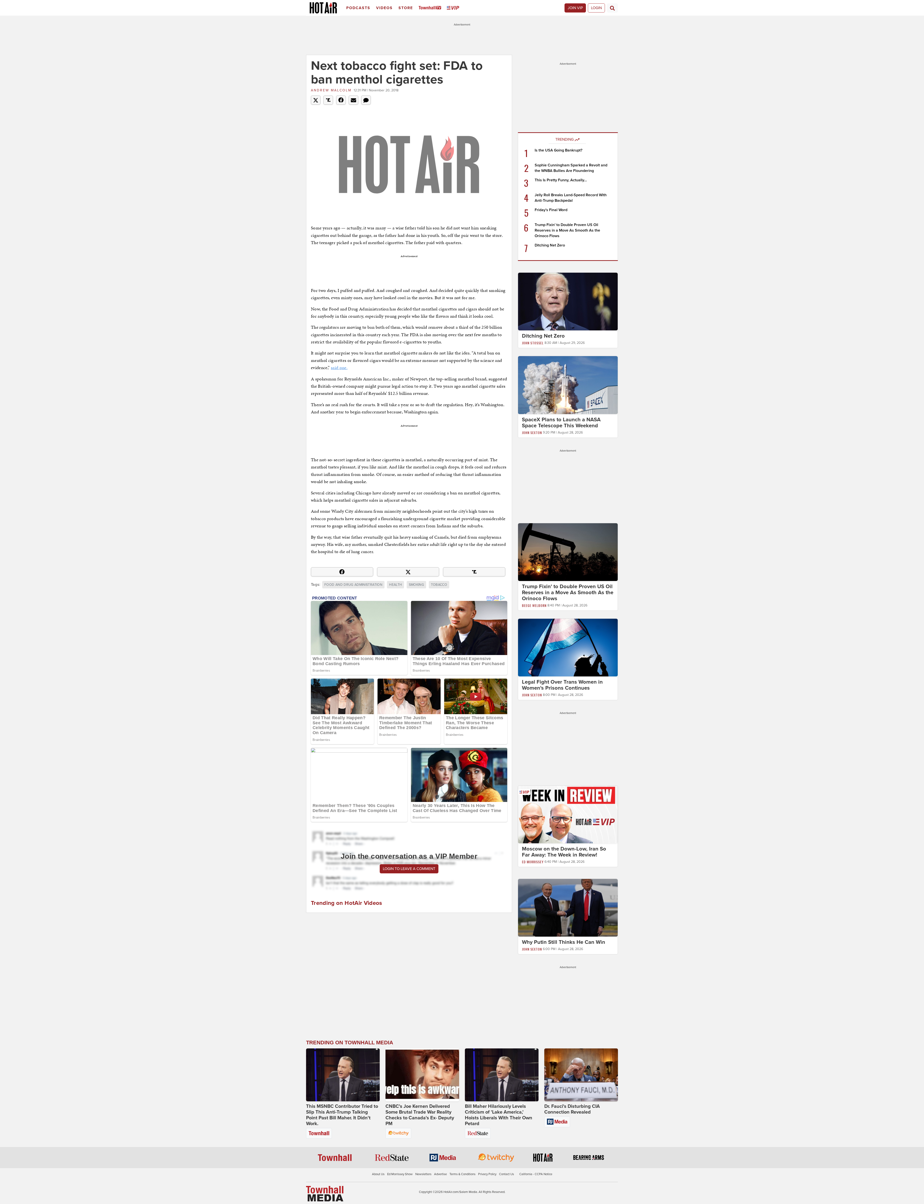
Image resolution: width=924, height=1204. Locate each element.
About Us (378, 1174)
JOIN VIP (575, 8)
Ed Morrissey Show (400, 1174)
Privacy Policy (487, 1174)
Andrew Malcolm (331, 90)
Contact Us (506, 1174)
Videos (384, 8)
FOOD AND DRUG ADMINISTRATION (353, 585)
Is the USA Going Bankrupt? (558, 150)
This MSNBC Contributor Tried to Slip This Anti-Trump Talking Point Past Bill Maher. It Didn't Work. (342, 1115)
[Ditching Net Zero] (568, 301)
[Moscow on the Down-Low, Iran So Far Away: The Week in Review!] (568, 814)
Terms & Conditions (462, 1174)
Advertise (440, 1174)
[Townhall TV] (431, 8)
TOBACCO (439, 585)
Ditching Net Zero (550, 245)
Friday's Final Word (551, 210)
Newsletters (423, 1174)
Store (405, 8)
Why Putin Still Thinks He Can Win (563, 942)
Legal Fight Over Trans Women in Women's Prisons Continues (562, 685)
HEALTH (395, 585)
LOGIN (596, 8)
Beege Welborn (534, 605)
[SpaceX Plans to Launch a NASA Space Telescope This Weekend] (568, 384)
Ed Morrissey (533, 861)
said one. (339, 367)
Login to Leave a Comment (409, 868)
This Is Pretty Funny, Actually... (561, 180)
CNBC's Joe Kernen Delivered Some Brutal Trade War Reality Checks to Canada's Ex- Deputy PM (419, 1115)
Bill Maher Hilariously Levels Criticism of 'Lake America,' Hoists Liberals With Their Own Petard (498, 1115)
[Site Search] (612, 8)
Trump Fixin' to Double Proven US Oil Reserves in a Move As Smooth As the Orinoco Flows (567, 230)
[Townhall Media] (324, 1193)
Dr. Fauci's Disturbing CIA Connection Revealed (572, 1109)
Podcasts (358, 8)
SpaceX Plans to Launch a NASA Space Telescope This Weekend (561, 422)
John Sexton (532, 432)
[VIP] (454, 8)
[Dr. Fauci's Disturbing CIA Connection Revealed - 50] (581, 1074)
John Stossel (533, 342)
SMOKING (416, 585)
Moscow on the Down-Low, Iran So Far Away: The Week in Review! (564, 852)
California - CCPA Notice (535, 1174)
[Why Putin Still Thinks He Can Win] (568, 907)
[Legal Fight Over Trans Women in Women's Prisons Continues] (568, 647)
